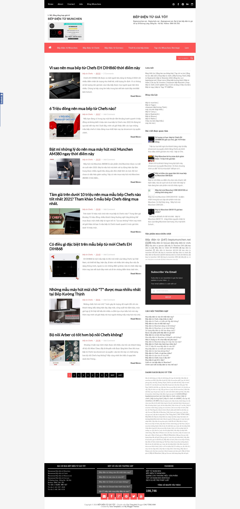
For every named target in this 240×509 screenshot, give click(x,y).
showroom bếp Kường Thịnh (155, 107)
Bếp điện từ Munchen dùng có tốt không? (160, 326)
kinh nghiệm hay (162, 85)
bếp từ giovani (171, 412)
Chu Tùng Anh (171, 414)
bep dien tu (163, 417)
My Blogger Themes (131, 506)
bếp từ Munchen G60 (176, 246)
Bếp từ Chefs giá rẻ (157, 435)
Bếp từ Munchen (169, 435)
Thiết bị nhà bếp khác (138, 48)
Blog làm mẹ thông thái (164, 73)
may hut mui (181, 417)
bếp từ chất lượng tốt (164, 378)
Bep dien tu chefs (182, 252)
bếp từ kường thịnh (150, 405)
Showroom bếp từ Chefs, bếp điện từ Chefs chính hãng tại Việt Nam (165, 423)
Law (187, 48)
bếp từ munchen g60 (174, 380)
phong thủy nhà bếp (151, 382)
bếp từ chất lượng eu (151, 378)
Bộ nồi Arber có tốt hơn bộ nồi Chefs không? (86, 334)
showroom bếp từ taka (164, 428)
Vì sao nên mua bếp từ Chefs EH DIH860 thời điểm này (94, 67)
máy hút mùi (150, 123)
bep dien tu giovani (157, 246)
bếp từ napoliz (168, 419)
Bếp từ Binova (150, 116)
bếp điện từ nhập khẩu (159, 414)
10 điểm (156, 401)
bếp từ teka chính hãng (179, 401)
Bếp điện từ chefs (182, 421)
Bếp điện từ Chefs (91, 48)
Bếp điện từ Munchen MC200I (167, 250)
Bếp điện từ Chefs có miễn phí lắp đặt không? (162, 321)
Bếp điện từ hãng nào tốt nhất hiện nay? (115, 472)
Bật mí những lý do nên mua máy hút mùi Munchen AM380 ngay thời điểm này (91, 151)
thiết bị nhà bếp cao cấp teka (157, 387)
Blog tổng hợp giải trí (50, 15)
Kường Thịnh (162, 382)
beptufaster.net (150, 80)
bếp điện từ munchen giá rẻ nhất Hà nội (164, 421)
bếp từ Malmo (150, 119)
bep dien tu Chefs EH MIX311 (178, 255)
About (60, 4)
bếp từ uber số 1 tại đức (179, 405)
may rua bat (172, 417)
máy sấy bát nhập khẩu (183, 426)
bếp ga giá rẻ (177, 419)
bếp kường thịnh (157, 398)
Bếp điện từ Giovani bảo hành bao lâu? (114, 487)
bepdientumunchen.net (153, 396)
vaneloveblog (181, 394)
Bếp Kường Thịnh (179, 76)
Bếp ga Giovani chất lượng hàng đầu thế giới (175, 453)
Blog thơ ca (178, 78)
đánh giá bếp (179, 391)
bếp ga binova (165, 389)
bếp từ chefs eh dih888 (172, 398)
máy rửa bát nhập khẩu (153, 109)
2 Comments (109, 74)
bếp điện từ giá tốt (162, 380)
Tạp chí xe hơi (180, 73)
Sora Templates (115, 506)
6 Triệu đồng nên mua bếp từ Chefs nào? (82, 108)
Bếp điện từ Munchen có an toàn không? (160, 328)
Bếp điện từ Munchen (67, 48)
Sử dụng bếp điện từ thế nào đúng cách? (160, 330)
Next (112, 375)
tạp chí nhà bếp (176, 378)
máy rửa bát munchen (177, 389)
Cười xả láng (174, 85)
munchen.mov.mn (156, 419)
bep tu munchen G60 (152, 257)
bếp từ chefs (162, 410)
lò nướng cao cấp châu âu (181, 446)
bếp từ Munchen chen (169, 259)
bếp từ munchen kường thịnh (179, 442)
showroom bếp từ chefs (173, 387)
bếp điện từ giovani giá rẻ (167, 394)
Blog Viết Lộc (150, 73)
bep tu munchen (166, 252)
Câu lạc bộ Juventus (158, 82)
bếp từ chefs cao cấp (154, 389)
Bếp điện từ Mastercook (160, 432)
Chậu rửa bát (185, 85)
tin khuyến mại (157, 385)
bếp (182, 257)
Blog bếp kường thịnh (175, 80)
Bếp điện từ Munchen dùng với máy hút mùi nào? (163, 342)
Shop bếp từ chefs (165, 76)
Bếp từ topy (149, 87)
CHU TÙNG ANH (183, 414)
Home (50, 4)
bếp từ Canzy (150, 112)
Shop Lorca (162, 80)
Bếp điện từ (152, 239)
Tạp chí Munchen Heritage (167, 48)
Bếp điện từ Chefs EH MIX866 (167, 248)
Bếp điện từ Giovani (113, 48)
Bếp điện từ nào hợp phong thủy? (157, 351)
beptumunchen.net (179, 239)
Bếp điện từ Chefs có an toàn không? (113, 482)
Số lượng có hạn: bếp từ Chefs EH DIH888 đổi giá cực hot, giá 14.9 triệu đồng (170, 139)
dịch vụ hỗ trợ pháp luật (179, 428)
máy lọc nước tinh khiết (168, 391)
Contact (71, 4)
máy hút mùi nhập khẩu (176, 437)
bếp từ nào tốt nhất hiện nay (167, 426)
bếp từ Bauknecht (151, 114)
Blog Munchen (94, 4)
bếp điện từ (149, 417)
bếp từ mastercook (165, 401)
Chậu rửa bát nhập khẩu (154, 121)
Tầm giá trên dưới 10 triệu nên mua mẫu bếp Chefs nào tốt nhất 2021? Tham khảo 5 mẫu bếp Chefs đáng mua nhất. (95, 199)
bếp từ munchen (151, 103)
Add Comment (109, 114)
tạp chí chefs (185, 380)
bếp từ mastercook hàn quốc (173, 451)
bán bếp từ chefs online (171, 396)
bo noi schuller (156, 259)
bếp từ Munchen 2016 (164, 78)
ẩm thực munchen (173, 432)
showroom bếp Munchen (175, 82)
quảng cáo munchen (164, 407)
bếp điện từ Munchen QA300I (155, 255)
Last (120, 375)
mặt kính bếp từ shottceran (181, 403)
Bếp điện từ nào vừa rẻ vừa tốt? (157, 355)
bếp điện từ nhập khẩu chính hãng (170, 448)
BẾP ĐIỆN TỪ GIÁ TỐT (107, 505)
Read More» (136, 96)
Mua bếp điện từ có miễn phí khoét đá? (159, 349)
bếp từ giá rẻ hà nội (166, 403)
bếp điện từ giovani (168, 385)
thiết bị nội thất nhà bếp (174, 382)
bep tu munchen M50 (170, 257)
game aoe (179, 412)
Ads (81, 4)
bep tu (156, 417)
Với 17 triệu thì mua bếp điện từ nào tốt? (160, 346)
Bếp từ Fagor (150, 105)
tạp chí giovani (155, 391)
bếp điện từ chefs (183, 243)
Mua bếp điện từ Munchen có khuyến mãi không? (163, 337)
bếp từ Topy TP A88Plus (164, 87)
